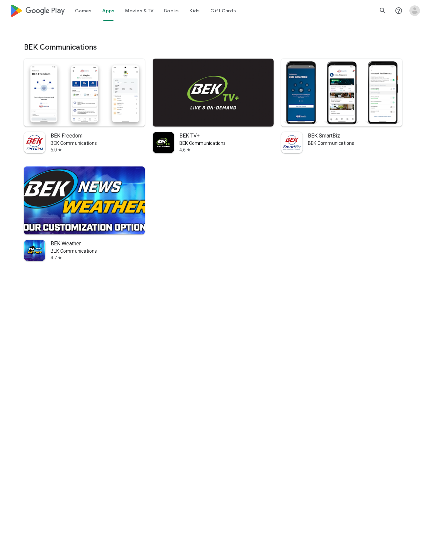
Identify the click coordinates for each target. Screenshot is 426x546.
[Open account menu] (415, 11)
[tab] (83, 10)
